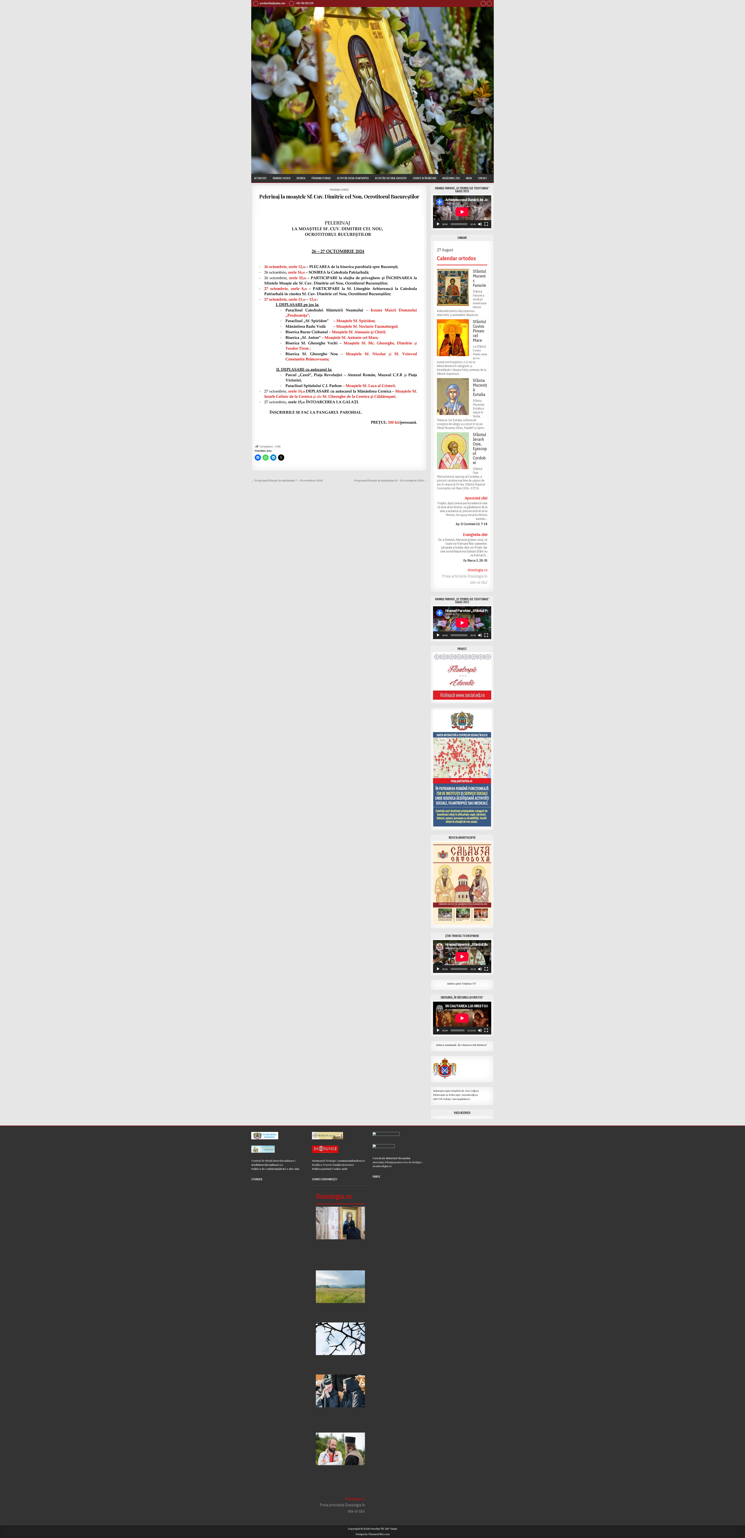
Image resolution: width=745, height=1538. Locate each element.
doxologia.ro (477, 569)
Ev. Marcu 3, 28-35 (475, 560)
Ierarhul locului (281, 178)
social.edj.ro (470, 1094)
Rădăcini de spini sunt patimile (337, 1365)
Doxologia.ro (334, 1196)
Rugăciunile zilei (451, 178)
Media (469, 178)
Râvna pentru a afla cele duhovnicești (340, 1313)
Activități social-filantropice (353, 178)
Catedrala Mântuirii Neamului (391, 1158)
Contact (482, 178)
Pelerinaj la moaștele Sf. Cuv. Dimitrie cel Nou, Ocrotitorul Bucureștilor (339, 196)
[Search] (489, 4)
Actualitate (260, 178)
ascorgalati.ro (461, 1099)
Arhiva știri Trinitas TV (454, 983)
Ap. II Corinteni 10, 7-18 (471, 524)
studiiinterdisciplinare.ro (267, 1164)
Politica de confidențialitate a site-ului (275, 1168)
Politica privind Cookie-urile (330, 1168)
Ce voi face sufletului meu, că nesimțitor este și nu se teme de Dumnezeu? (339, 1481)
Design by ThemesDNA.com (373, 1534)
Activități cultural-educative (391, 178)
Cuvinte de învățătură (424, 178)
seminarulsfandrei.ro (351, 1160)
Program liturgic (321, 178)
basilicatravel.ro (343, 1164)
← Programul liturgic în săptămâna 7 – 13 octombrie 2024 (287, 480)
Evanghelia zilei (475, 534)
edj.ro (475, 1090)
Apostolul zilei (476, 498)
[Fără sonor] (480, 224)
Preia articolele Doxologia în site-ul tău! (464, 579)
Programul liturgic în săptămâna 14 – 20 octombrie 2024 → (390, 480)
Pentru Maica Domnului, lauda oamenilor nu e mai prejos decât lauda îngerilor (339, 1255)
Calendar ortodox (456, 258)
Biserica (301, 178)
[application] (462, 211)
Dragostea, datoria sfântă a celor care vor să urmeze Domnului (338, 1420)
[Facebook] (483, 4)
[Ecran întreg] (486, 224)
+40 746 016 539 (304, 3)
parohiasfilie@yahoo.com (272, 3)
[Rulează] (438, 224)
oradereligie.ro (382, 1166)
